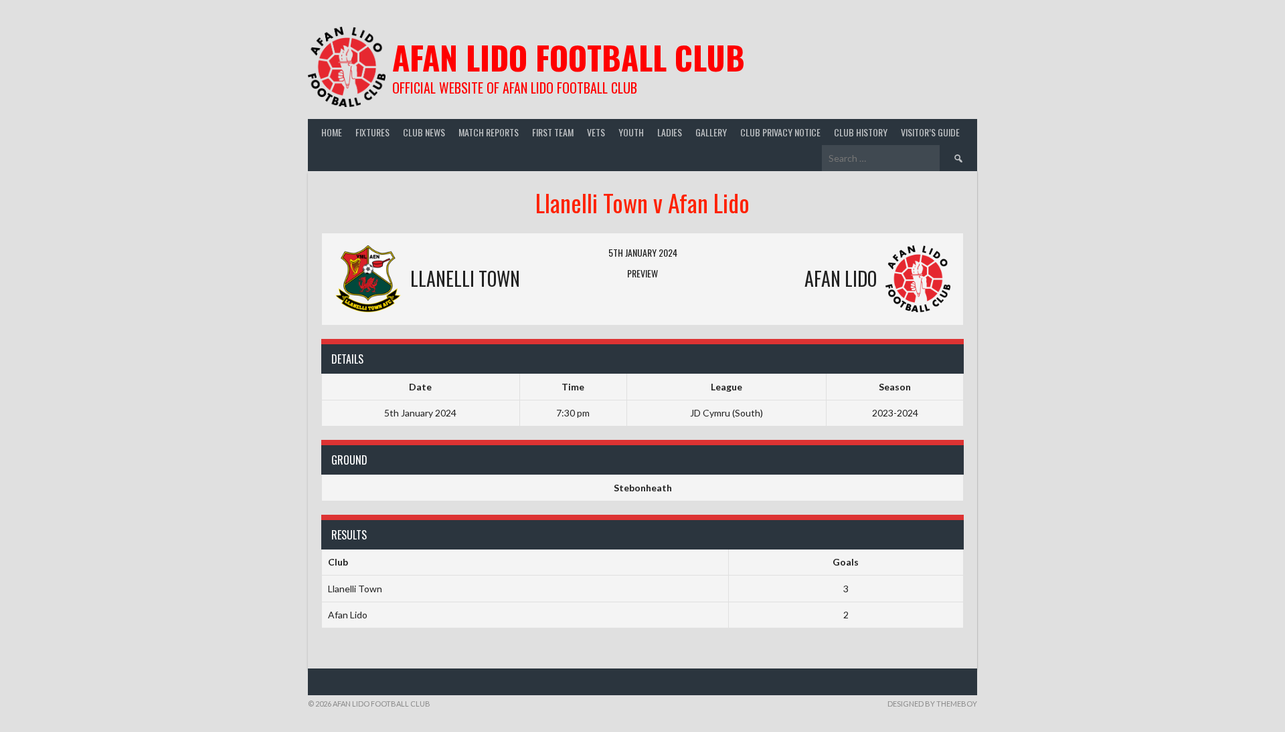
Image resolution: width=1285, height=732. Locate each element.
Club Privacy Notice (780, 132)
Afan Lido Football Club (568, 57)
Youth (631, 132)
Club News (424, 132)
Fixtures (372, 132)
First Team (553, 132)
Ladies (669, 132)
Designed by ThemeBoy (932, 703)
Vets (596, 132)
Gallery (711, 132)
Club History (860, 132)
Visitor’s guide (930, 132)
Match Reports (488, 132)
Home (331, 132)
